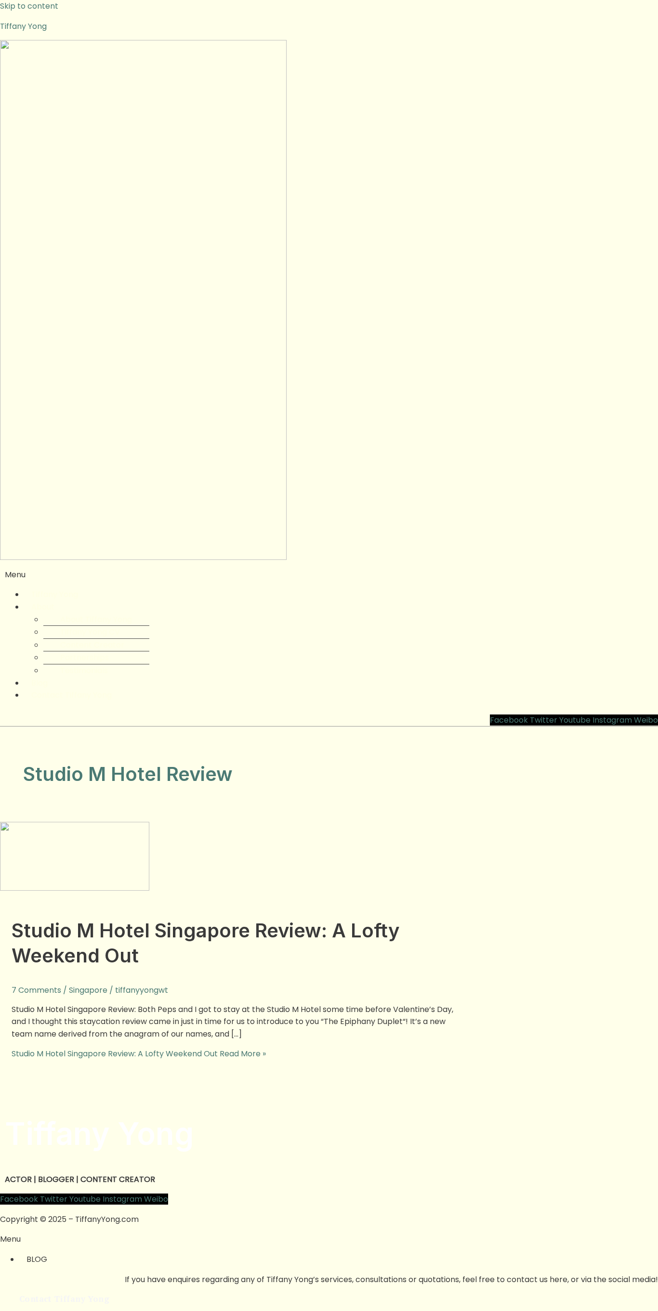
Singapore (88, 990)
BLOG (36, 1259)
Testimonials (84, 670)
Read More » (139, 1053)
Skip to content (29, 6)
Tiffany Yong (23, 26)
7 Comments (36, 990)
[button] (329, 575)
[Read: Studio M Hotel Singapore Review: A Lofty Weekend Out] (74, 888)
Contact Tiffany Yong (71, 695)
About (42, 606)
